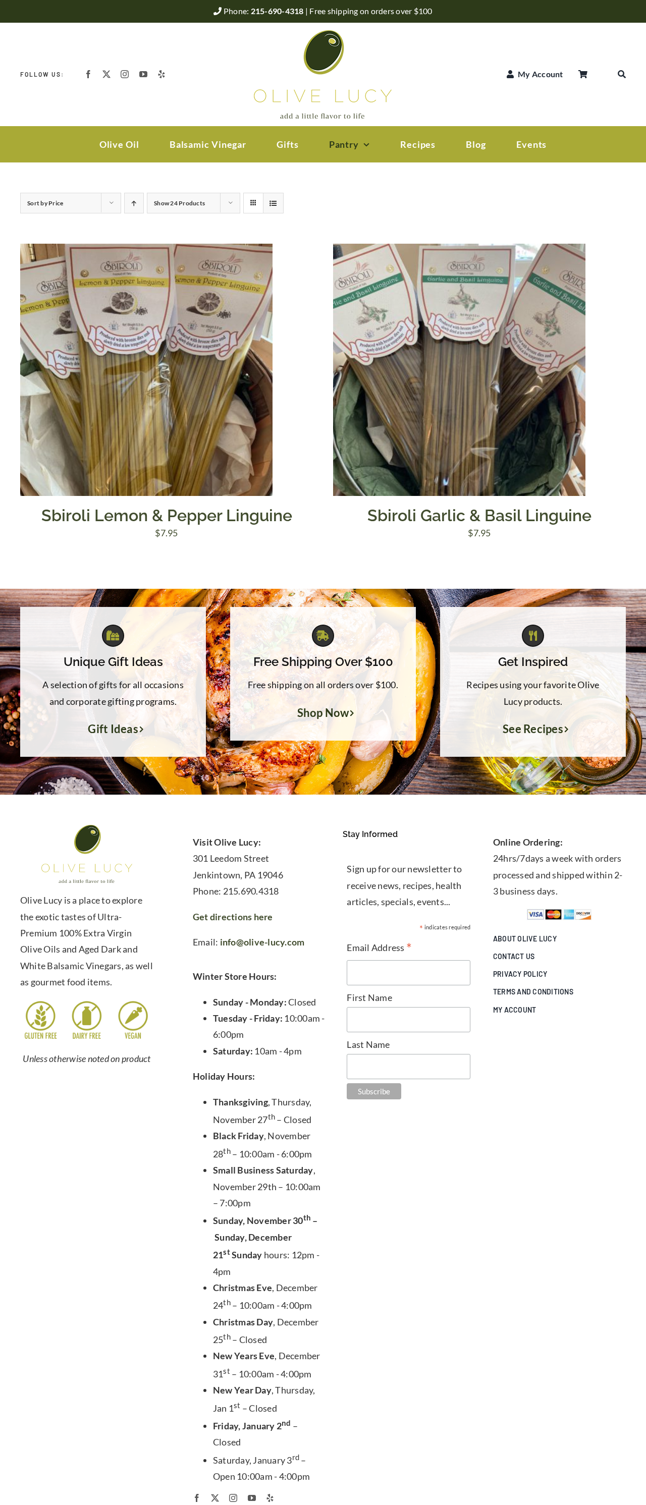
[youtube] (143, 74)
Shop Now (323, 712)
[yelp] (161, 74)
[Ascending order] (134, 203)
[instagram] (125, 74)
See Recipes (533, 729)
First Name (369, 997)
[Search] (622, 74)
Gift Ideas (113, 729)
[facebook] (88, 74)
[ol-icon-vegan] (133, 1004)
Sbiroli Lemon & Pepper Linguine (166, 515)
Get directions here (233, 916)
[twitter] (106, 74)
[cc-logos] (559, 913)
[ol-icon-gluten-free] (40, 1004)
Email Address (379, 948)
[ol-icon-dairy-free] (86, 1004)
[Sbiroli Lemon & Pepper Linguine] (146, 251)
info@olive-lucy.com (262, 941)
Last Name (368, 1044)
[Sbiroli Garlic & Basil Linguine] (459, 251)
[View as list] (273, 203)
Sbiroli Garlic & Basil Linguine (479, 515)
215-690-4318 (278, 11)
